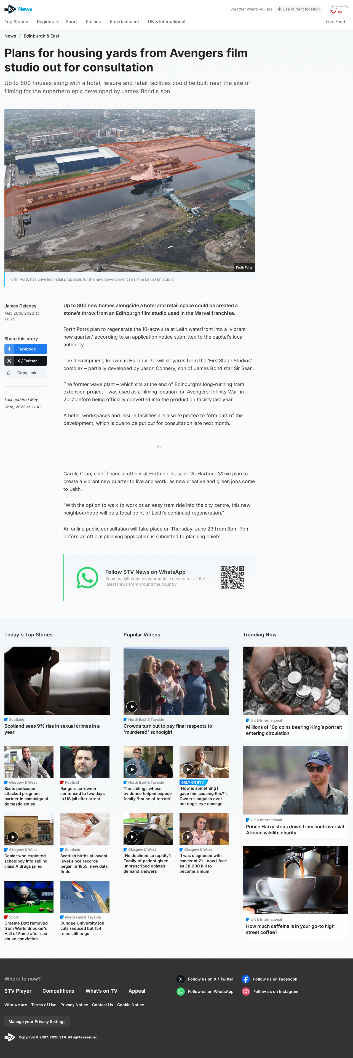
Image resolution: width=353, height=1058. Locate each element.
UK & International (166, 21)
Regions (45, 21)
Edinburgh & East (42, 36)
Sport (71, 21)
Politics (93, 21)
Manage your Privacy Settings (37, 1021)
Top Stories (16, 21)
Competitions (58, 991)
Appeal (137, 991)
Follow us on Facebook (275, 979)
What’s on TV (101, 991)
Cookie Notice (130, 1004)
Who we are (15, 1004)
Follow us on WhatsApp (211, 991)
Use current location (301, 9)
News (10, 36)
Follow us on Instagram (275, 991)
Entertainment (124, 21)
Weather (238, 9)
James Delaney (20, 306)
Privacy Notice (74, 1004)
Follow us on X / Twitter (210, 979)
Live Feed (335, 21)
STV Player (17, 991)
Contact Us (102, 1004)
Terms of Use (43, 1004)
